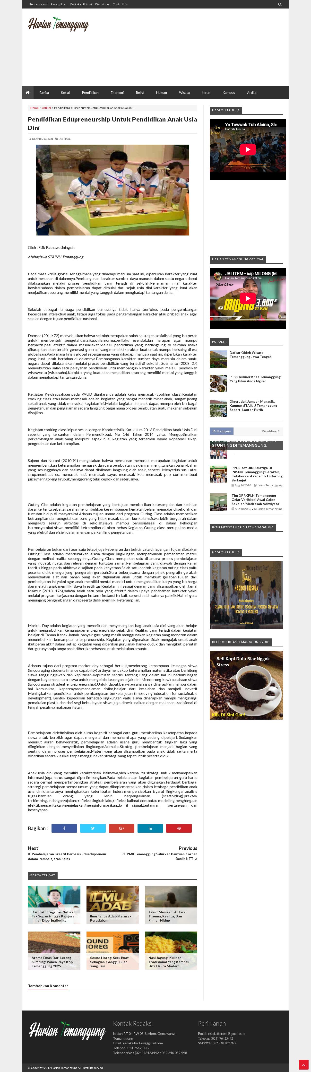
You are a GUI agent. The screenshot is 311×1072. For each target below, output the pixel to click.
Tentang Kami (38, 4)
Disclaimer (102, 4)
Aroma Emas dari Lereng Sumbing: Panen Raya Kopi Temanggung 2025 (53, 962)
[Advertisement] (194, 47)
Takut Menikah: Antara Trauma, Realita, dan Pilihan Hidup (167, 916)
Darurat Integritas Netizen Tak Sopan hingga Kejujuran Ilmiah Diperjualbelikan (54, 916)
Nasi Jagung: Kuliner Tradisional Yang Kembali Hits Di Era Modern (168, 962)
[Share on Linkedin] (150, 828)
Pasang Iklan (59, 4)
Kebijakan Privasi (81, 4)
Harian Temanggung (64, 1068)
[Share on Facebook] (64, 828)
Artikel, (65, 138)
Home (34, 108)
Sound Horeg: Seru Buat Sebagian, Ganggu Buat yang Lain (109, 962)
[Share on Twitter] (93, 828)
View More (269, 431)
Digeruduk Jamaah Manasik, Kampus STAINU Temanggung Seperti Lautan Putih (253, 405)
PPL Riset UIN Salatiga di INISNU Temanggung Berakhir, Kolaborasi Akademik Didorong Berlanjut (257, 474)
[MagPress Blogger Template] (64, 28)
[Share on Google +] (121, 828)
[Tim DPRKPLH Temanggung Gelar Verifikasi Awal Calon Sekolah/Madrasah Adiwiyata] (218, 509)
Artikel (46, 108)
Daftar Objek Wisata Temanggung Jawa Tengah (251, 354)
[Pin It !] (179, 828)
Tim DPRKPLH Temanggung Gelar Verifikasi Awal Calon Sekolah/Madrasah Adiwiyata (255, 499)
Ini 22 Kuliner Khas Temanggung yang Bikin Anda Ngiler (255, 379)
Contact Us (120, 4)
